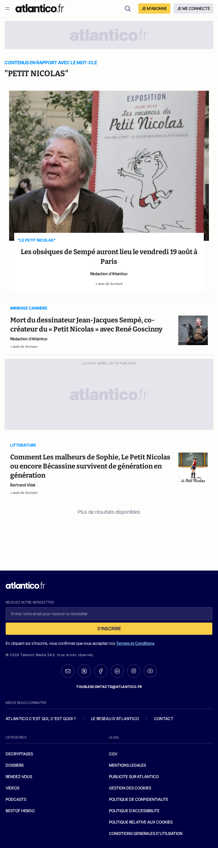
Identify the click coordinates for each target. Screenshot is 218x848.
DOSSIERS (15, 765)
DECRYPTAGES (19, 753)
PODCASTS (16, 799)
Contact (163, 718)
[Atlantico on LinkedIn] (117, 671)
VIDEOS (12, 787)
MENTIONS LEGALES (127, 765)
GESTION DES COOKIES (130, 787)
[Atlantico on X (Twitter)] (84, 671)
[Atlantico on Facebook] (100, 671)
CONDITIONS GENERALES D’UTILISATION (146, 833)
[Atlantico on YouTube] (150, 670)
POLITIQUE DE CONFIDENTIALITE (138, 799)
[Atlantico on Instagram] (133, 670)
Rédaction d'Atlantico (108, 273)
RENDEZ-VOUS (19, 776)
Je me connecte (193, 8)
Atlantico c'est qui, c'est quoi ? (41, 718)
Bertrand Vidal (22, 484)
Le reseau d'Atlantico (115, 718)
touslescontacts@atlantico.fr (109, 687)
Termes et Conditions (135, 643)
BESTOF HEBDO (20, 810)
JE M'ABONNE (154, 8)
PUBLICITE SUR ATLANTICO (134, 776)
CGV (113, 753)
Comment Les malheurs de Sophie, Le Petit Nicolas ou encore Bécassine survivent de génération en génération (90, 466)
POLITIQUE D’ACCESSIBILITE (134, 810)
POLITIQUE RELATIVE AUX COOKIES (141, 822)
